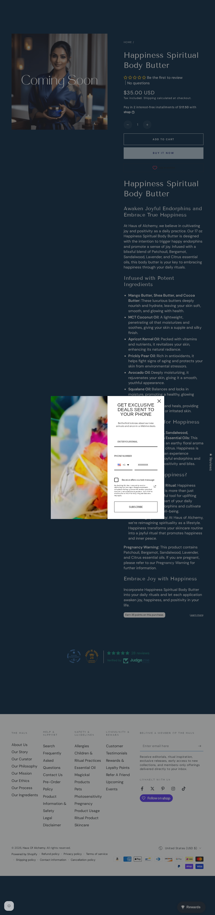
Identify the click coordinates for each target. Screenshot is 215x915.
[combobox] (123, 465)
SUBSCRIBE (136, 507)
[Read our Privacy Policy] (154, 486)
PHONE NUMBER (123, 455)
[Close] (159, 401)
